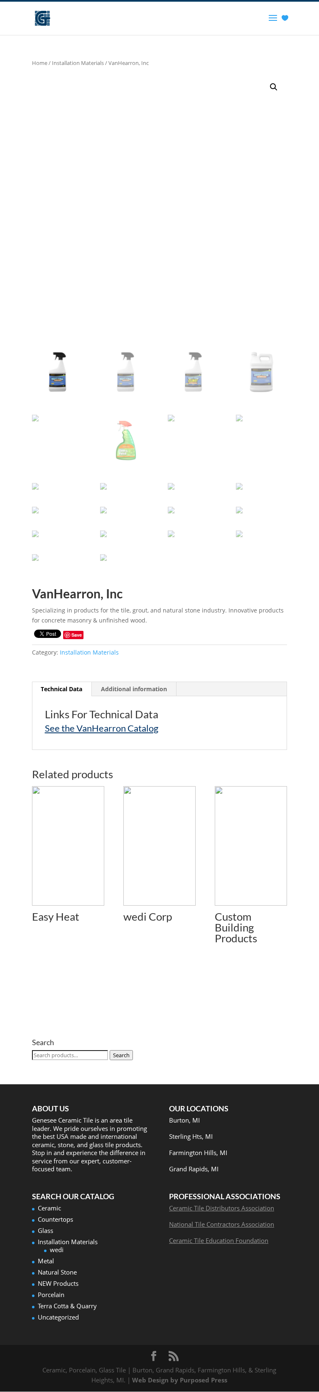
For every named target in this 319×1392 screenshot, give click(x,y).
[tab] (62, 689)
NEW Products (58, 1283)
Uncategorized (58, 1317)
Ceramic (49, 1208)
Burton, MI (184, 1120)
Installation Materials (78, 63)
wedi (57, 1249)
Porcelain (51, 1294)
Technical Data (61, 689)
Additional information (134, 689)
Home (39, 63)
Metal (46, 1261)
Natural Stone (57, 1272)
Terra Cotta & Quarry (67, 1306)
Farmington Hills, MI (198, 1152)
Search (121, 1055)
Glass (45, 1230)
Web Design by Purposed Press (179, 1380)
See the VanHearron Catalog (101, 728)
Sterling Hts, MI (191, 1136)
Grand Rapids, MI (193, 1169)
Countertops (55, 1219)
